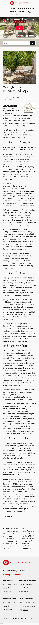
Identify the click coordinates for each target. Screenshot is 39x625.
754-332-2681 (24, 610)
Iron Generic (8, 99)
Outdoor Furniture (12, 97)
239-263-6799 (23, 591)
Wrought (6, 106)
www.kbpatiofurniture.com (13, 574)
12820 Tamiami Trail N (10, 602)
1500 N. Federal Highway (28, 602)
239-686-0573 (8, 609)
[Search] (32, 43)
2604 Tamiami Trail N (25, 584)
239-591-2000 (7, 591)
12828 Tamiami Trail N (10, 584)
